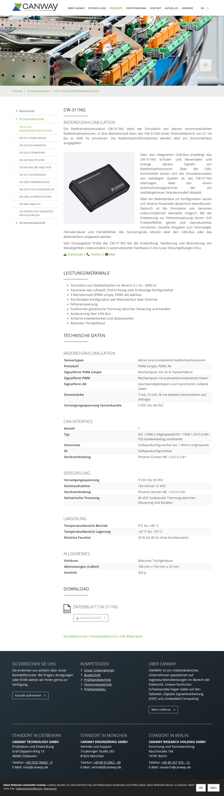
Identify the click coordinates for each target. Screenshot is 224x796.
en (207, 8)
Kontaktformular (76, 636)
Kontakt (155, 8)
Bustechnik (26, 111)
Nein (214, 788)
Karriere (187, 8)
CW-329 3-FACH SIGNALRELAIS (36, 189)
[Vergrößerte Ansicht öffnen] (99, 188)
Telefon (96, 254)
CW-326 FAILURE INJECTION (35, 167)
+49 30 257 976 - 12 (176, 762)
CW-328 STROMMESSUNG (34, 182)
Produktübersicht (104, 636)
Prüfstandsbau (136, 8)
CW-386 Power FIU (29, 204)
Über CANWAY (76, 8)
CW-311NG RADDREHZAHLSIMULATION (76, 91)
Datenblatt (75, 254)
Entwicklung (97, 8)
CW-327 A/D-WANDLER (32, 174)
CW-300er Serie (131, 636)
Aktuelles (171, 8)
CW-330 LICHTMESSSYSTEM (35, 196)
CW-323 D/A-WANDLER (32, 145)
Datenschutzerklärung (29, 788)
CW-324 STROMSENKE (32, 152)
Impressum (50, 788)
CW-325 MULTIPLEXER (32, 160)
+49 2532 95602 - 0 (38, 762)
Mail (112, 254)
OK (201, 788)
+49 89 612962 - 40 (107, 762)
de (202, 8)
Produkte (116, 8)
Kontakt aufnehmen (28, 695)
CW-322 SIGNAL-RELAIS (32, 138)
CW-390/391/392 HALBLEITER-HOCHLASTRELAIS (36, 213)
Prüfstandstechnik (38, 91)
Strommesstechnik (32, 223)
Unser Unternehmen (99, 670)
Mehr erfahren (161, 710)
